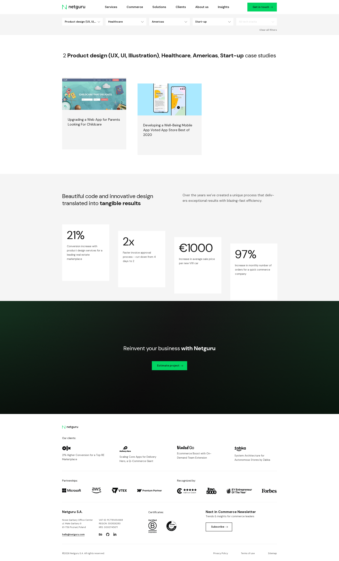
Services (111, 7)
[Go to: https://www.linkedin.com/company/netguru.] (115, 534)
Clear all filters (268, 30)
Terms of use (248, 553)
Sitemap (272, 553)
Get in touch (260, 7)
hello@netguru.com (73, 534)
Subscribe (217, 527)
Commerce (135, 7)
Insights (223, 7)
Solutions (159, 7)
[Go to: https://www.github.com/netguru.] (108, 534)
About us (201, 7)
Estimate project (168, 365)
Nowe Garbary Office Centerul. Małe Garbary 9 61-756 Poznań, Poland (77, 523)
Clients (181, 7)
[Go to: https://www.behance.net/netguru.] (100, 534)
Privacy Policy (220, 553)
